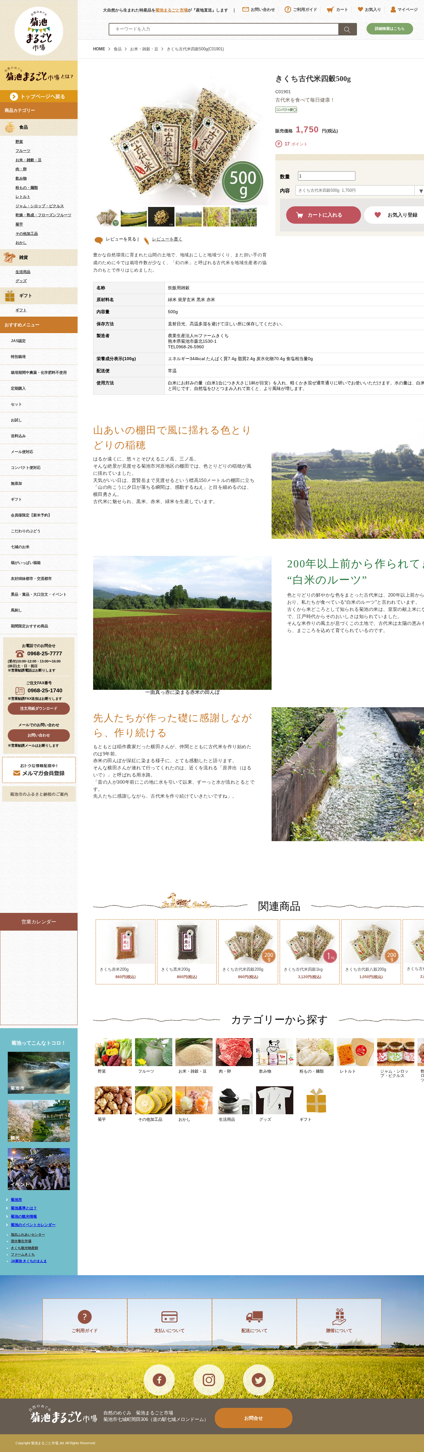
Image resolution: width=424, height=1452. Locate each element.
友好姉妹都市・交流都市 (31, 578)
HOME (99, 49)
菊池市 (16, 1200)
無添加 (16, 483)
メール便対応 (22, 452)
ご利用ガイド (305, 9)
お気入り (373, 9)
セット (16, 404)
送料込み (18, 436)
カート (342, 9)
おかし (21, 242)
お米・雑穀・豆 (29, 160)
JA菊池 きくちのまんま (29, 1261)
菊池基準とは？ (24, 1208)
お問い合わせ (263, 9)
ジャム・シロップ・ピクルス (40, 206)
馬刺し (16, 610)
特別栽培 (18, 357)
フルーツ (23, 151)
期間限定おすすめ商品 (29, 626)
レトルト (23, 197)
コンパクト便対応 (26, 467)
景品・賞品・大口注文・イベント (39, 594)
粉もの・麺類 (27, 188)
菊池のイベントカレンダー (33, 1225)
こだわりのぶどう (26, 531)
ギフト (21, 310)
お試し (16, 420)
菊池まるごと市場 (172, 10)
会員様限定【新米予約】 (31, 515)
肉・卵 (21, 169)
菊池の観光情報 (24, 1216)
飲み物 (21, 178)
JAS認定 (18, 341)
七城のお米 (20, 547)
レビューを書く (167, 239)
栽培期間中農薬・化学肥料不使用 (39, 372)
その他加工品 (27, 233)
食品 (118, 49)
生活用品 (23, 272)
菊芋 (19, 224)
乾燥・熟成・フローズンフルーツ (43, 215)
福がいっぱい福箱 (26, 563)
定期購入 (18, 388)
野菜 (19, 142)
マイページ (408, 9)
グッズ (21, 281)
